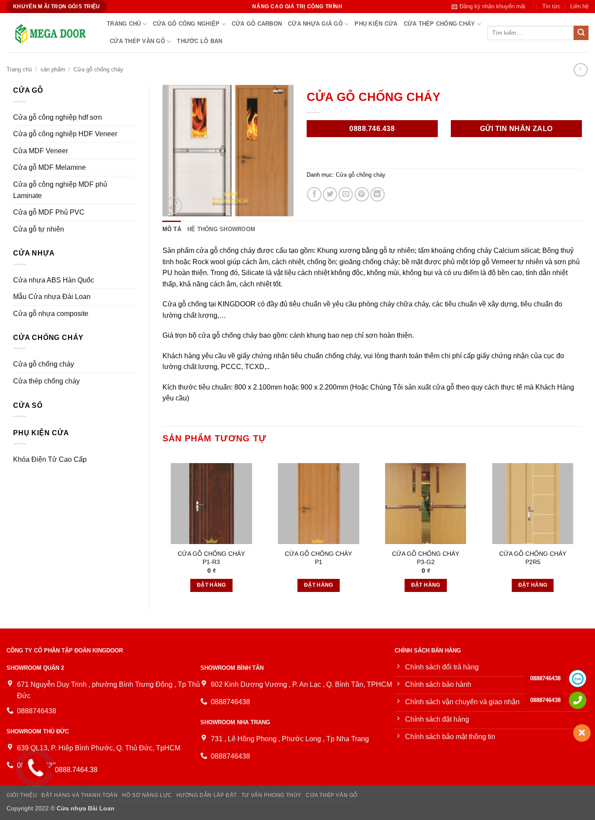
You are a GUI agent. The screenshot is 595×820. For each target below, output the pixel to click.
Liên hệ (579, 6)
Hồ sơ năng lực (147, 795)
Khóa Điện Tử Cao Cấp (50, 459)
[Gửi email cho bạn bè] (345, 194)
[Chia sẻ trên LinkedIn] (377, 194)
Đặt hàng (211, 585)
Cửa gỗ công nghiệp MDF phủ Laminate (60, 190)
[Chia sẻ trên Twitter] (330, 194)
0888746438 (545, 678)
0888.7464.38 (76, 769)
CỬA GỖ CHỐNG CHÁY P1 (318, 557)
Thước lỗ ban (199, 41)
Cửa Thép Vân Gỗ (137, 41)
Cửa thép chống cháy (439, 23)
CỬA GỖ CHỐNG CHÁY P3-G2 (425, 557)
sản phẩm (53, 69)
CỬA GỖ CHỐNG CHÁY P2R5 (532, 557)
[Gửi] (581, 33)
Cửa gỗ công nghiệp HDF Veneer (65, 134)
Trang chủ (124, 23)
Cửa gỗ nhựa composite (50, 313)
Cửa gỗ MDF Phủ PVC (49, 212)
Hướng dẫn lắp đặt (206, 795)
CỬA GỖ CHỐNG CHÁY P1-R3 (211, 557)
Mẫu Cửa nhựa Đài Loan (52, 296)
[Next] (581, 526)
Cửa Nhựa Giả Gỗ (315, 23)
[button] (488, 6)
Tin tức (551, 6)
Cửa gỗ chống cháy (98, 69)
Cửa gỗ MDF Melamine (49, 167)
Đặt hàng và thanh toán (79, 795)
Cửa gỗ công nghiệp (186, 23)
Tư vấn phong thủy (271, 795)
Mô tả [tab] (171, 229)
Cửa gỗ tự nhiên (38, 229)
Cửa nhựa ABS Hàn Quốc (53, 280)
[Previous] (162, 526)
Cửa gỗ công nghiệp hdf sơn (57, 117)
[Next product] (580, 70)
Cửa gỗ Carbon (257, 23)
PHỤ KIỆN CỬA (376, 23)
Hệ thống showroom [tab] (221, 229)
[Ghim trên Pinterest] (362, 194)
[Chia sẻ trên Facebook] (314, 194)
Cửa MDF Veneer (40, 151)
